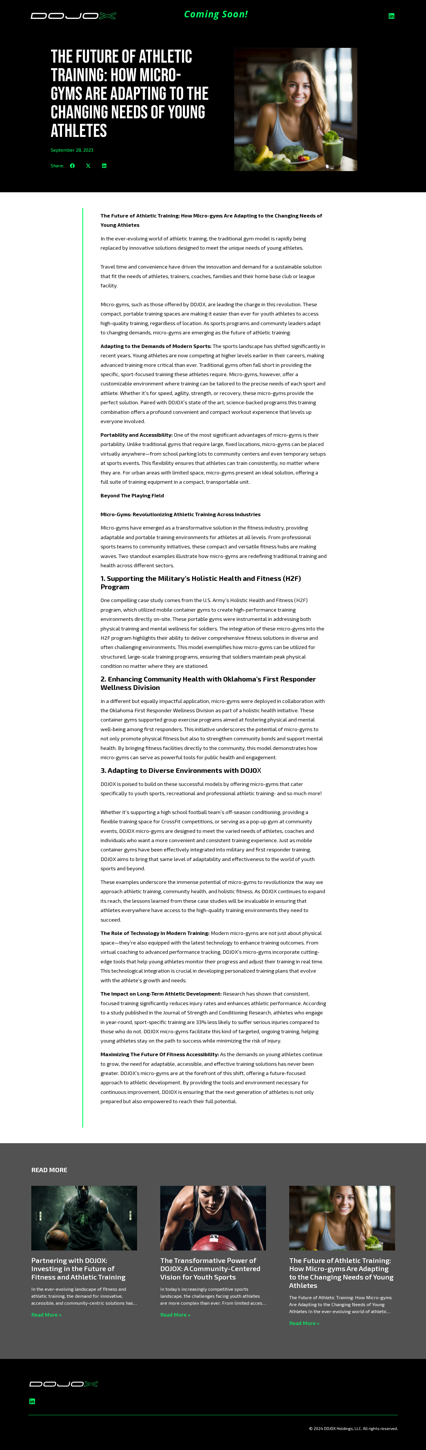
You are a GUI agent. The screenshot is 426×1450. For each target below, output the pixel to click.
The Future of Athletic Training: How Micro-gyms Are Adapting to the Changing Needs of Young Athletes (341, 1272)
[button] (72, 165)
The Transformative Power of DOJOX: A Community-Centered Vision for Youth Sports (210, 1268)
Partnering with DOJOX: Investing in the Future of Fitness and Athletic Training (78, 1268)
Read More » (46, 1314)
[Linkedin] (391, 16)
